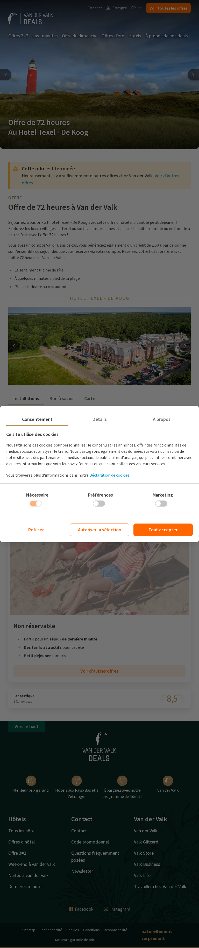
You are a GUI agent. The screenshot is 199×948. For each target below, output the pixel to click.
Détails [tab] (100, 419)
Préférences (100, 495)
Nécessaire (37, 495)
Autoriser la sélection (99, 530)
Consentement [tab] (37, 419)
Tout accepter (162, 530)
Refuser (36, 530)
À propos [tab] (161, 419)
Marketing (163, 495)
